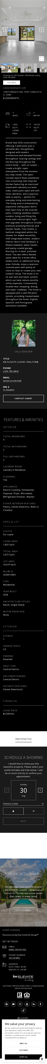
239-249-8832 (14, 958)
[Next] (40, 790)
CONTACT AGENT (23, 398)
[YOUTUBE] (13, 1004)
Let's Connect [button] (24, 910)
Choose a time (10, 803)
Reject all (23, 1043)
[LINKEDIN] (33, 1004)
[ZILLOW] (26, 1004)
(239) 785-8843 (11, 371)
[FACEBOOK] (40, 1004)
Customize (23, 1050)
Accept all (23, 1057)
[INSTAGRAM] (20, 1004)
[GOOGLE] (6, 1004)
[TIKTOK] (23, 1010)
